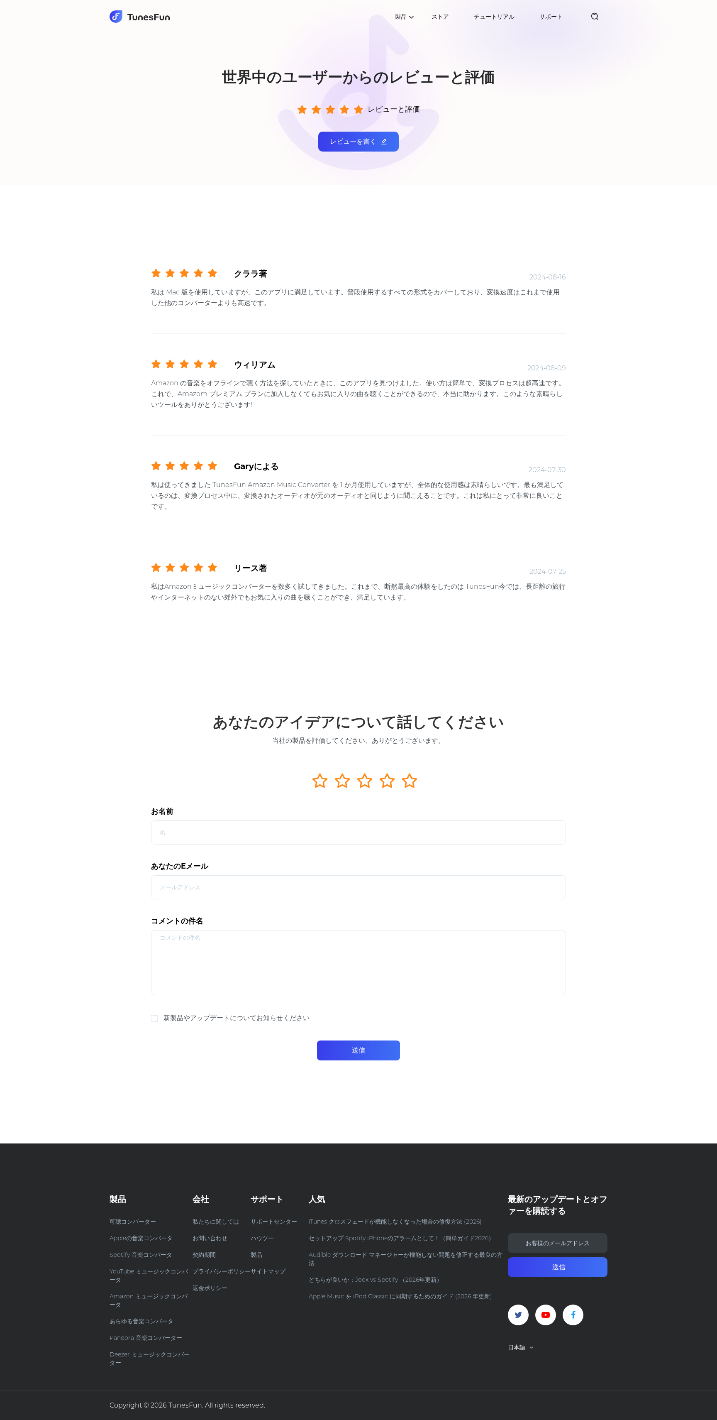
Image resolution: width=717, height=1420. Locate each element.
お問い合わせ (210, 1238)
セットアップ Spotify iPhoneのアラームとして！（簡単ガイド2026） (401, 1238)
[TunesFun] (140, 16)
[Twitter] (518, 1315)
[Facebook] (573, 1315)
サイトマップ (268, 1271)
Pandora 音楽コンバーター (146, 1338)
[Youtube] (545, 1315)
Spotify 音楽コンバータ (141, 1254)
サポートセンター (274, 1221)
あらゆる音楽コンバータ (141, 1321)
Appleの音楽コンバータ (141, 1238)
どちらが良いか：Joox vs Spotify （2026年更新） (375, 1279)
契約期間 (204, 1254)
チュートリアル (494, 16)
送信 (358, 1050)
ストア (440, 16)
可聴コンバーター (133, 1221)
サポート (551, 16)
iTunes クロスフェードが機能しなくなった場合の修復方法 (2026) (395, 1221)
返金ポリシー (210, 1288)
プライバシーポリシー (222, 1271)
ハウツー (262, 1238)
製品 (256, 1254)
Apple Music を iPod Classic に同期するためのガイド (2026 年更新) (400, 1296)
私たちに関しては (216, 1221)
